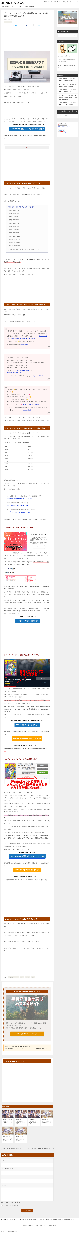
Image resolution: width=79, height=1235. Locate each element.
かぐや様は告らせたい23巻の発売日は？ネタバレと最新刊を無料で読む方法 (33, 1121)
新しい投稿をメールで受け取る (11, 1205)
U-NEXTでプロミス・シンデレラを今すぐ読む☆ (27, 129)
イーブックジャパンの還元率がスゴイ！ (29, 6)
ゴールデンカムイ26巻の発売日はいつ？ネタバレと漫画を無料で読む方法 (14, 1148)
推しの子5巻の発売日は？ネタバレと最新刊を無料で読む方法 (41, 1148)
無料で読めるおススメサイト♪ (9, 6)
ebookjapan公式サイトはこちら (27, 621)
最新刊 (22, 977)
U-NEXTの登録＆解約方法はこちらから (27, 738)
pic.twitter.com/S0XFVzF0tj (14, 372)
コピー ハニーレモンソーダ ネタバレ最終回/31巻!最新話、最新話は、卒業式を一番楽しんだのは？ (68, 97)
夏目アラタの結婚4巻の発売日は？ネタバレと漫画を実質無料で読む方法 (7, 1121)
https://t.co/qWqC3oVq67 (23, 370)
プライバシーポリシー (28, 1225)
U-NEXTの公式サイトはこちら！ (27, 725)
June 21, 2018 (24, 344)
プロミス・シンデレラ (13, 977)
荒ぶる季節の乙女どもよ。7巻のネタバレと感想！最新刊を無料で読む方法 (7, 1138)
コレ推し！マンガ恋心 (12, 2)
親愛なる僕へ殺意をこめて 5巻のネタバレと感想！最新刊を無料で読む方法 (20, 1138)
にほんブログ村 (62, 132)
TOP (9, 1219)
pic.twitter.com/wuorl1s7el (27, 338)
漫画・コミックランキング (64, 126)
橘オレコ (27, 977)
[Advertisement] (27, 40)
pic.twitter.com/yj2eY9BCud (31, 404)
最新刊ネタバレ (8, 21)
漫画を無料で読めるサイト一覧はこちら (27, 1034)
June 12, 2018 (27, 410)
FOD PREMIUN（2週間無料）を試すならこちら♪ (27, 856)
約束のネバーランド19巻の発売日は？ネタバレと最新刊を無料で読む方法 (20, 1121)
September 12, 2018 (38, 376)
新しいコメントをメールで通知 (11, 1202)
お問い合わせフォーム (41, 1225)
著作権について (52, 1225)
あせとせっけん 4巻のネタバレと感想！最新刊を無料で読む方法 (47, 1121)
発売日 (32, 977)
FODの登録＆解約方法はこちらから (27, 870)
